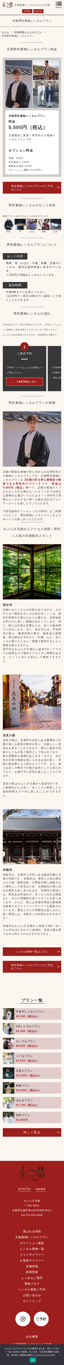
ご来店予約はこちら (26, 381)
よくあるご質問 (32, 1278)
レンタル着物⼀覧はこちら (32, 951)
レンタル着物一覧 (32, 1248)
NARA (41, 1189)
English (38, 11)
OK (32, 1360)
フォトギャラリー (32, 1254)
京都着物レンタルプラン (32, 1237)
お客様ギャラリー (32, 1260)
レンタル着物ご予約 (32, 1289)
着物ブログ (32, 1283)
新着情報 (32, 1272)
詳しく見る (32, 1132)
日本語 (27, 11)
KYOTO (24, 1189)
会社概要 (32, 1336)
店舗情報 (32, 1266)
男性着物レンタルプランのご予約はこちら (32, 188)
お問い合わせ (32, 1295)
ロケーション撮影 (32, 1243)
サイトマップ (32, 1301)
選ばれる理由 (32, 1231)
